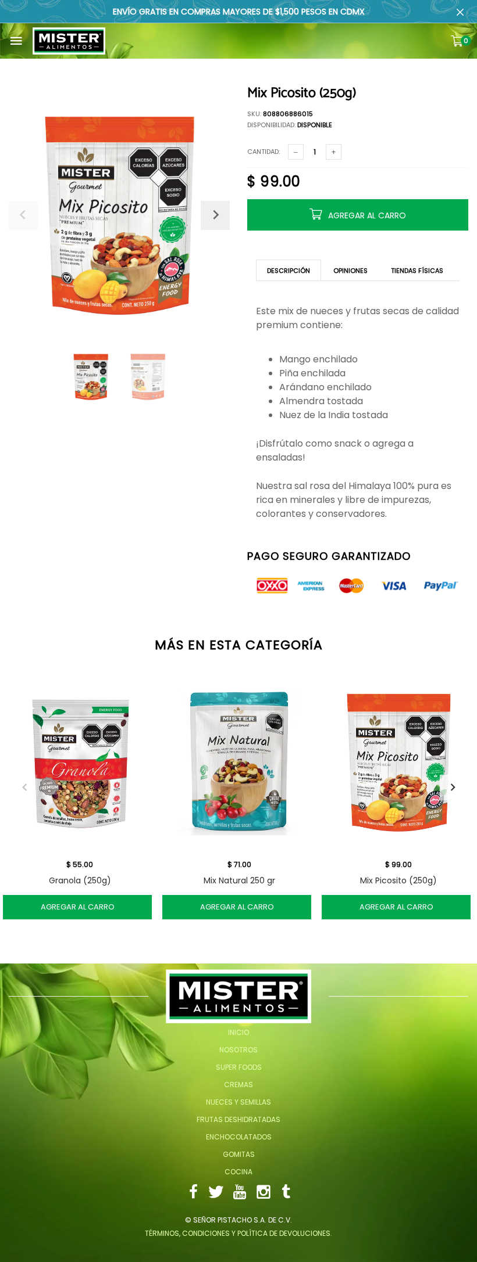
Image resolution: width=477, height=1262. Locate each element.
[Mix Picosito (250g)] (398, 762)
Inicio (238, 1032)
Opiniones (350, 270)
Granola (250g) (80, 880)
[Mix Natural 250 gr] (239, 762)
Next (452, 787)
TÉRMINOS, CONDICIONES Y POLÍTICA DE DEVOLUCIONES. (238, 1233)
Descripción (288, 270)
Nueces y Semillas (238, 1102)
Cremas (238, 1085)
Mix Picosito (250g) (398, 880)
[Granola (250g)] (79, 762)
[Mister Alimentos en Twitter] (216, 1193)
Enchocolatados (239, 1137)
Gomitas (239, 1154)
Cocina (238, 1172)
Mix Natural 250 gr (239, 880)
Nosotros (238, 1050)
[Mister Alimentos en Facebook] (193, 1193)
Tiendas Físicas (417, 270)
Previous (24, 787)
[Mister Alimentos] (69, 41)
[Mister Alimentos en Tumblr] (286, 1193)
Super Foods (239, 1067)
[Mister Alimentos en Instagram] (263, 1193)
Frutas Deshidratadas (238, 1119)
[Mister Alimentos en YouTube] (239, 1193)
